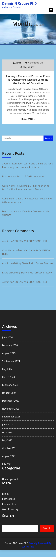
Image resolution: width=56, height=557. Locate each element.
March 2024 (8, 377)
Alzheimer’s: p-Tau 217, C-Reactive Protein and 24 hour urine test (27, 200)
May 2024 (7, 369)
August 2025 (9, 353)
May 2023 (7, 432)
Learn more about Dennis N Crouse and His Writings (25, 213)
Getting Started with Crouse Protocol (33, 263)
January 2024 (9, 392)
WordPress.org (10, 509)
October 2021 (9, 448)
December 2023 (10, 400)
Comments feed (10, 504)
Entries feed (8, 498)
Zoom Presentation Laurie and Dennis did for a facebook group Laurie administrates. (27, 165)
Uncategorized (10, 479)
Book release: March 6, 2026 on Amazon (23, 176)
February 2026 (10, 345)
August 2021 (9, 456)
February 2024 (10, 385)
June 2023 (7, 424)
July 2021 (7, 464)
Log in (5, 493)
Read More (28, 119)
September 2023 (11, 416)
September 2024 (11, 361)
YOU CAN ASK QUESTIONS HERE (30, 241)
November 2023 (10, 408)
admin (18, 62)
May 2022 (7, 440)
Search (8, 515)
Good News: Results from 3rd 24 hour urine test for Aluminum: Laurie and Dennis (25, 187)
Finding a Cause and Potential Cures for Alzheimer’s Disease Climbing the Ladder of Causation (28, 79)
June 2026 (7, 337)
